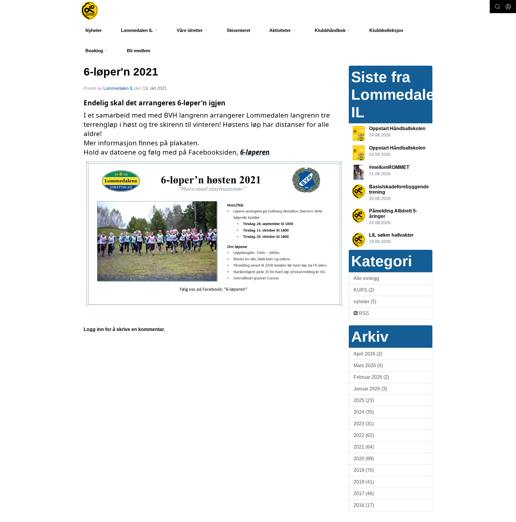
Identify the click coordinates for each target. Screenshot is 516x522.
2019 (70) (364, 470)
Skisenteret (238, 30)
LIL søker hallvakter (391, 235)
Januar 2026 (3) (370, 388)
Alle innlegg (366, 278)
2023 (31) (364, 423)
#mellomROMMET (389, 167)
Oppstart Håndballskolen (397, 128)
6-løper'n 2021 (121, 72)
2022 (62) (364, 435)
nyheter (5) (365, 301)
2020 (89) (364, 458)
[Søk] (497, 6)
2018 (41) (364, 481)
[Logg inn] (508, 6)
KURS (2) (364, 289)
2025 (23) (364, 400)
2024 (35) (364, 412)
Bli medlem (138, 50)
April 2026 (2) (368, 353)
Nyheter (93, 30)
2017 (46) (364, 493)
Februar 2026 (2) (371, 377)
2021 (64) (364, 446)
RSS (363, 313)
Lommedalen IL (118, 88)
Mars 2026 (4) (368, 365)
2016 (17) (364, 505)
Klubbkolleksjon (386, 30)
